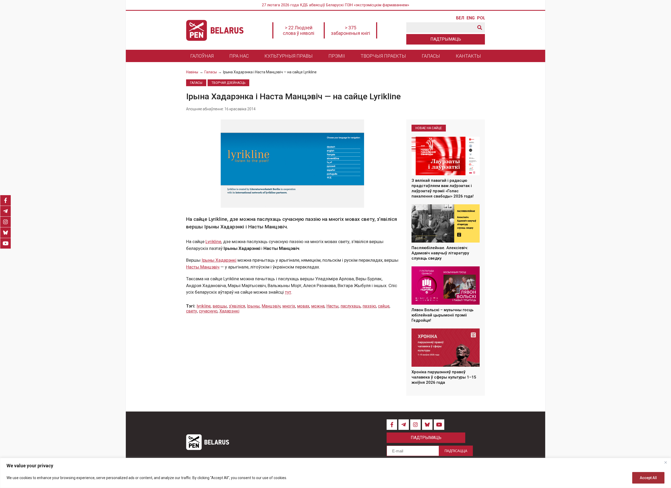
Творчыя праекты (383, 56)
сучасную (208, 311)
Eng (470, 18)
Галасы (431, 56)
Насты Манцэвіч (202, 267)
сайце (383, 306)
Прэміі (336, 56)
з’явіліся (237, 306)
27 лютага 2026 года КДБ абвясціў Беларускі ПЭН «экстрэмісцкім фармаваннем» (335, 5)
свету (191, 311)
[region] (335, 473)
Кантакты (468, 56)
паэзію (369, 306)
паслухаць (350, 306)
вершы (220, 306)
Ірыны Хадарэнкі (219, 260)
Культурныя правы (288, 56)
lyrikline (204, 306)
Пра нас (239, 56)
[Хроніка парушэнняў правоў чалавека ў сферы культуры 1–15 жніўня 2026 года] (446, 347)
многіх (288, 306)
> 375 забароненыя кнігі (350, 30)
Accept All (648, 478)
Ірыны (253, 306)
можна (317, 306)
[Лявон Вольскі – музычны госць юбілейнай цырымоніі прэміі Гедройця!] (446, 285)
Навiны (192, 72)
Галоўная (202, 56)
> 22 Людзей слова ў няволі (298, 30)
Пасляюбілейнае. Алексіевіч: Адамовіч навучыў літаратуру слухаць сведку (440, 253)
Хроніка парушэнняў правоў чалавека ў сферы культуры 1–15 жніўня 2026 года (444, 377)
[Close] (665, 462)
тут (288, 292)
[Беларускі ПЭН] (214, 30)
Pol (481, 18)
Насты (332, 306)
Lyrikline (213, 241)
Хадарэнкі (229, 311)
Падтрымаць (445, 39)
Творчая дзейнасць (228, 83)
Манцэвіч (271, 306)
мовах (303, 306)
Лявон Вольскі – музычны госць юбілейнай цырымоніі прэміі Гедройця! (442, 315)
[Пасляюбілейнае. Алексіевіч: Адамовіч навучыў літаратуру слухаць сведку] (446, 223)
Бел (460, 18)
